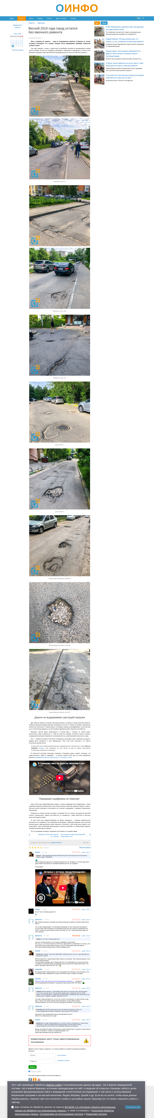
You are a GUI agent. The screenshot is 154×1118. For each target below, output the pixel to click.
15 (20, 42)
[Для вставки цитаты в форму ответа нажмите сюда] (87, 852)
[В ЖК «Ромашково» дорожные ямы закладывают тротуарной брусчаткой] (99, 31)
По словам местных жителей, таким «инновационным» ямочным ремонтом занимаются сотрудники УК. (123, 33)
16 (22, 42)
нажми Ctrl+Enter (56, 842)
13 (16, 42)
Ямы (97, 23)
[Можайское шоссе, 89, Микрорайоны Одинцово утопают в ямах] (59, 86)
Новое (104, 23)
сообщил (41, 748)
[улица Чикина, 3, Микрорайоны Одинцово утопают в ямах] (59, 478)
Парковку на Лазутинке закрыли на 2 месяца (48, 835)
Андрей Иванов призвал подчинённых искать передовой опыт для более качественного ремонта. (124, 69)
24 (11, 46)
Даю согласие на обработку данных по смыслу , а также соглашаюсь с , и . (65, 1110)
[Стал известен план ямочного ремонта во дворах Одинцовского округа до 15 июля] (99, 80)
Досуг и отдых (61, 18)
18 (13, 44)
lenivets (37, 852)
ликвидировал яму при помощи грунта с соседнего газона (53, 757)
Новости (21, 18)
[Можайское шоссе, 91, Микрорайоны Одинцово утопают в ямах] (59, 148)
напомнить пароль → (64, 1060)
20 (16, 44)
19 (14, 44)
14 (18, 42)
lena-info (38, 979)
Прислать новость (85, 847)
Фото (31, 18)
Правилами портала (96, 1114)
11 (12, 42)
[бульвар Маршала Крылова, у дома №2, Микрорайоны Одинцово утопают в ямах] (59, 545)
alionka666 (38, 969)
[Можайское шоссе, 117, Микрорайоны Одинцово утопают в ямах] (59, 345)
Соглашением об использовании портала (61, 1114)
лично (83, 852)
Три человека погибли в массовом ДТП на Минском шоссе (73, 835)
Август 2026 (17, 33)
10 (11, 42)
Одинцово (41, 23)
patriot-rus (38, 919)
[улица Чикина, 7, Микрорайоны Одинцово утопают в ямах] (59, 412)
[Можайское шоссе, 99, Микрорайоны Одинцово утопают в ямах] (59, 215)
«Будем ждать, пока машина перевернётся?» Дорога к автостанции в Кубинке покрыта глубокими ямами (123, 53)
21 (18, 44)
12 (14, 42)
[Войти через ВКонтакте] (30, 1080)
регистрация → (62, 1055)
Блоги (49, 18)
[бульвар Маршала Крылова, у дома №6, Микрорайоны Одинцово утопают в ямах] (59, 612)
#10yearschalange (17, 50)
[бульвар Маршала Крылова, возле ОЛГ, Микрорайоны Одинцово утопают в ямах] (59, 679)
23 (22, 44)
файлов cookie (53, 1085)
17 (11, 44)
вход (139, 18)
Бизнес (73, 18)
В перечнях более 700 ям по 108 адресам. (119, 80)
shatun (37, 909)
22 (20, 44)
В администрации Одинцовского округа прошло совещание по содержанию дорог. (125, 45)
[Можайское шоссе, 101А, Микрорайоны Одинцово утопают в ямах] (59, 278)
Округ (12, 18)
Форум (40, 18)
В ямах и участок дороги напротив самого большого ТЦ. (123, 59)
